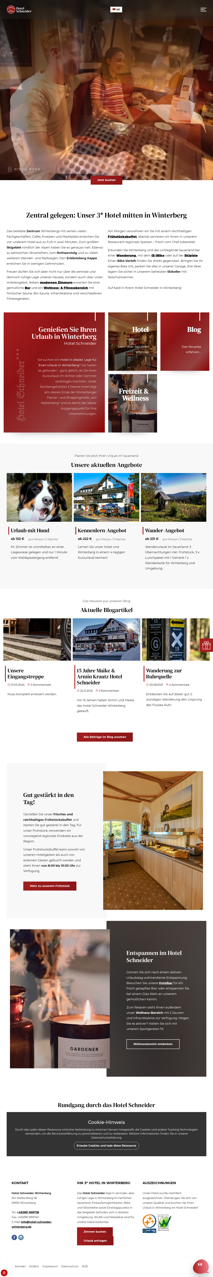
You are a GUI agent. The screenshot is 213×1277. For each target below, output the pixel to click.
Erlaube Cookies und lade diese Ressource (106, 1145)
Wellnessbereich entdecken (153, 1044)
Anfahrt (34, 1266)
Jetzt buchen (106, 180)
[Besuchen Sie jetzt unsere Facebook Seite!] (14, 1237)
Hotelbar (166, 983)
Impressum (50, 1266)
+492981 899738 (28, 1212)
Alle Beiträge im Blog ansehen (105, 737)
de (118, 9)
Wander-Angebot (164, 530)
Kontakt (20, 1266)
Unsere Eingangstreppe (25, 673)
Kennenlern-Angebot (102, 530)
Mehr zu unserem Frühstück (50, 886)
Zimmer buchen (95, 1231)
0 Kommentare (41, 684)
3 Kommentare (109, 690)
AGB (85, 1266)
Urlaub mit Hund (30, 530)
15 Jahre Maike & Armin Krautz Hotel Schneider (99, 676)
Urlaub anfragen (95, 1240)
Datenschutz (70, 1266)
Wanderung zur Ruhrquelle (164, 673)
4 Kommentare (179, 684)
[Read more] (184, 341)
